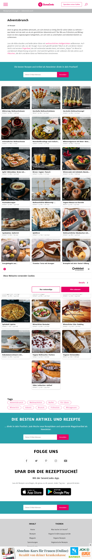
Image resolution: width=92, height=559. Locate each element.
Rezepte (33, 534)
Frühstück (55, 408)
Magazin (32, 538)
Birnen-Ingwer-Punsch (41, 172)
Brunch (41, 408)
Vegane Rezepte (59, 538)
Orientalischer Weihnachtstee (13, 141)
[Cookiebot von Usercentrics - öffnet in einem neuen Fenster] (74, 269)
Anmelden (62, 75)
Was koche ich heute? (59, 530)
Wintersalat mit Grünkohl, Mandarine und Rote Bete (76, 172)
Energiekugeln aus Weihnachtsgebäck (9, 263)
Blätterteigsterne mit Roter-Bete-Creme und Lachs (76, 142)
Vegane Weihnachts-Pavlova (44, 355)
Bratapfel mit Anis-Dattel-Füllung (76, 263)
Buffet (51, 402)
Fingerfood (26, 48)
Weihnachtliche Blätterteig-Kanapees (43, 203)
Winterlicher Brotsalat (41, 324)
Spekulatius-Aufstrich (10, 233)
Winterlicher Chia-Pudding (73, 324)
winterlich (14, 408)
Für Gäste (64, 402)
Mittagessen (71, 408)
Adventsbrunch (27, 11)
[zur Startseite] (46, 4)
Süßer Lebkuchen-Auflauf (42, 385)
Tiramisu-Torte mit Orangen (43, 263)
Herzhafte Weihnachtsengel (73, 111)
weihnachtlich (36, 402)
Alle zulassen (75, 289)
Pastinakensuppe (8, 202)
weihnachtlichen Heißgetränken (58, 43)
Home (32, 530)
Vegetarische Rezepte (59, 542)
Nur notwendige (46, 289)
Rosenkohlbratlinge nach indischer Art (46, 142)
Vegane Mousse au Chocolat (73, 202)
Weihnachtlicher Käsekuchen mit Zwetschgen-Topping (75, 233)
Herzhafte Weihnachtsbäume (44, 111)
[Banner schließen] (88, 269)
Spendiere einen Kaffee (71, 4)
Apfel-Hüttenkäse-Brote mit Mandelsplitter (13, 172)
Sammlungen (32, 542)
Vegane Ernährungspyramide (59, 534)
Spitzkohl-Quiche (8, 324)
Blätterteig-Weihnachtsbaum (13, 111)
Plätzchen (11, 53)
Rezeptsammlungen (11, 11)
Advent (28, 408)
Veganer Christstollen (71, 355)
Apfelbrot (36, 233)
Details (82, 283)
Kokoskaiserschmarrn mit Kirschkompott (12, 355)
